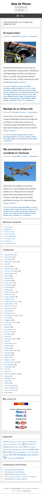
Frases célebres (9, 297)
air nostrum (19, 441)
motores (19, 213)
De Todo (11, 444)
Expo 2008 (7, 287)
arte (5, 264)
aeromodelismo (9, 255)
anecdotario (8, 259)
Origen (10, 452)
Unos (34, 454)
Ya (23, 100)
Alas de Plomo (21, 4)
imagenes (14, 137)
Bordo (28, 90)
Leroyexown (8, 470)
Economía (7, 280)
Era (10, 446)
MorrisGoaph (8, 472)
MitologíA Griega (13, 96)
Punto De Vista (30, 452)
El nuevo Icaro (11, 33)
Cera (16, 92)
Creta (20, 92)
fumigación (8, 299)
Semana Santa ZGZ (10, 362)
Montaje (24, 139)
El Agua (19, 444)
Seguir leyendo (20, 82)
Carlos (24, 36)
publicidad (7, 355)
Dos (15, 444)
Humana (33, 447)
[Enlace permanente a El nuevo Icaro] (20, 65)
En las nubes (8, 283)
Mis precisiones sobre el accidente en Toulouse (17, 151)
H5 (27, 94)
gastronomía (8, 308)
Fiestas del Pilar (9, 292)
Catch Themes (27, 491)
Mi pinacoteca (9, 329)
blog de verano (22, 135)
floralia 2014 (8, 294)
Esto (17, 447)
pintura (29, 139)
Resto (7, 455)
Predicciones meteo (10, 350)
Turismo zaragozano (11, 374)
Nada (31, 449)
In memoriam (8, 227)
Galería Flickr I (9, 304)
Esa (14, 447)
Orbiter (21, 96)
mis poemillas (8, 332)
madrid (10, 449)
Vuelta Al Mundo (25, 98)
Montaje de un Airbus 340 (18, 109)
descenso (26, 92)
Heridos (5, 213)
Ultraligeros (20, 88)
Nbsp (36, 449)
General (7, 311)
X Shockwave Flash (15, 100)
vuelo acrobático (9, 388)
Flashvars (18, 94)
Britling (12, 92)
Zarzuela (7, 392)
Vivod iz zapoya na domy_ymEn (15, 476)
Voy (38, 455)
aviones (27, 441)
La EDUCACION (9, 243)
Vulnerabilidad (19, 470)
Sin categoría (8, 364)
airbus (12, 209)
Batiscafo (16, 90)
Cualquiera (6, 444)
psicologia (7, 353)
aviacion (14, 86)
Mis (15, 213)
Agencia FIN (8, 257)
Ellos (24, 443)
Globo (24, 94)
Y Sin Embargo (11, 458)
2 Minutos (28, 137)
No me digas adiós (10, 236)
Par (19, 452)
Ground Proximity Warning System (25, 211)
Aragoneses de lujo (10, 262)
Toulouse (16, 215)
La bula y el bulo (9, 239)
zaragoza (19, 457)
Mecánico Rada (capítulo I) (19, 479)
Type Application (14, 98)
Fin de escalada (9, 234)
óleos (6, 341)
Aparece (9, 90)
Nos (5, 451)
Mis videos (8, 334)
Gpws (11, 211)
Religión (7, 357)
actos (10, 441)
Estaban (9, 94)
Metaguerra (8, 229)
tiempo (35, 139)
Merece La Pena (21, 449)
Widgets (6, 100)
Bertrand (22, 90)
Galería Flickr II (9, 306)
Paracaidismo (8, 343)
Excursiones (8, 285)
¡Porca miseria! (9, 232)
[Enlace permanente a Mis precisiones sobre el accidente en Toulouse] (20, 183)
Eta (13, 94)
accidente (6, 209)
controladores (8, 273)
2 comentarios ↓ (32, 112)
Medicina (7, 327)
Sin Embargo (19, 454)
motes (6, 336)
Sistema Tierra (8, 215)
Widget (33, 98)
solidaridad (7, 367)
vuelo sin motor (9, 390)
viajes (6, 381)
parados (7, 346)
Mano (13, 449)
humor (6, 318)
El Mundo (30, 444)
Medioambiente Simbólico (18, 474)
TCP (5, 369)
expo (20, 447)
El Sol (31, 92)
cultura (6, 276)
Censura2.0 (8, 241)
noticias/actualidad (9, 88)
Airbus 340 (18, 209)
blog (31, 441)
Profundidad (28, 96)
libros (6, 325)
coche (35, 441)
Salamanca (8, 360)
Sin (11, 454)
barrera (25, 209)
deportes (7, 278)
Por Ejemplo (26, 213)
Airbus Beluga (10, 139)
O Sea (15, 452)
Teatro (6, 371)
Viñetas (6, 383)
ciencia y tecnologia (24, 86)
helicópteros (8, 313)
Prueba (33, 213)
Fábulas (7, 290)
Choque (30, 209)
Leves (11, 213)
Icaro (30, 94)
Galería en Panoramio (11, 301)
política (6, 348)
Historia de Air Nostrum (12, 315)
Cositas (18, 139)
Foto (25, 446)
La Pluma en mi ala (10, 322)
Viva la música (9, 385)
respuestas (29, 100)
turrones (7, 376)
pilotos (22, 452)
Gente (28, 447)
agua (14, 441)
